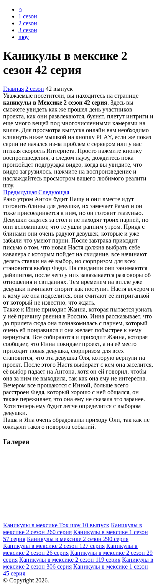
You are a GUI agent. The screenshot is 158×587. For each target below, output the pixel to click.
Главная (13, 88)
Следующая (53, 192)
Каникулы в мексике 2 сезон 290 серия (77, 539)
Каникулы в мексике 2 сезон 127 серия (54, 546)
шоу (23, 37)
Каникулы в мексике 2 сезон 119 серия (69, 559)
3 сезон (27, 30)
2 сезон (27, 23)
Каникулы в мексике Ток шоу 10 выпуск (56, 525)
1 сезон (27, 16)
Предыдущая (20, 192)
